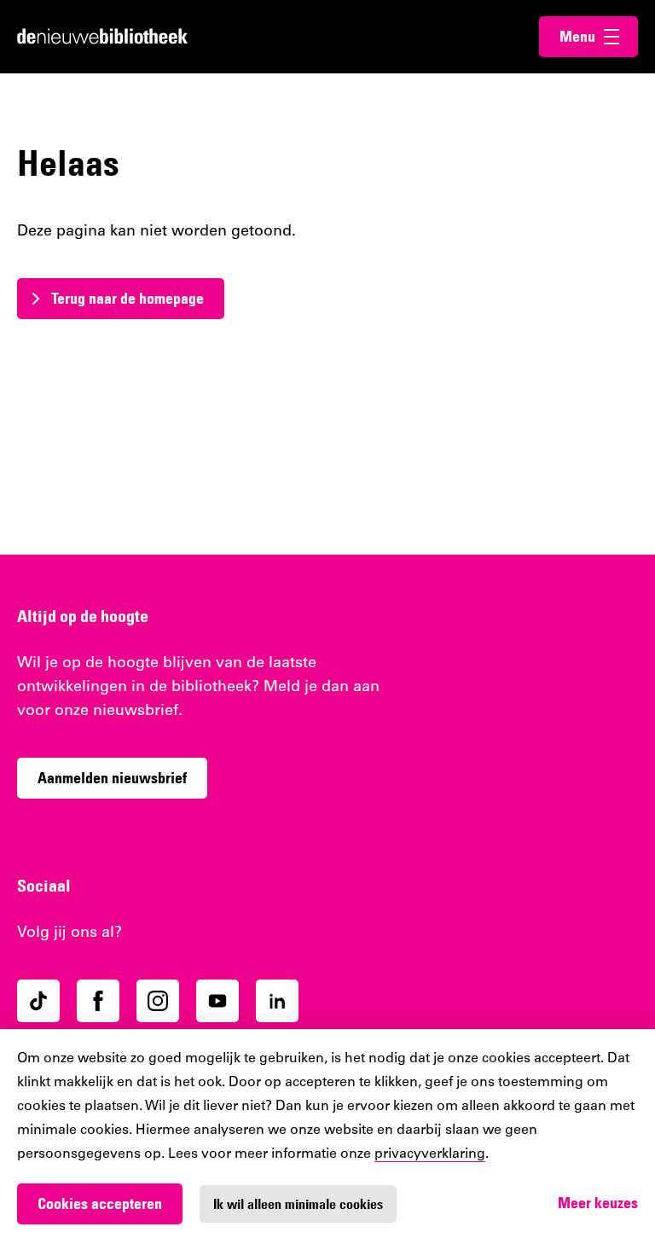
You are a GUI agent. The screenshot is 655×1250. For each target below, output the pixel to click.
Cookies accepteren (100, 1203)
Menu (598, 36)
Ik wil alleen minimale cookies (298, 1203)
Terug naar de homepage (127, 298)
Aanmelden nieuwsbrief (112, 778)
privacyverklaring (429, 1154)
